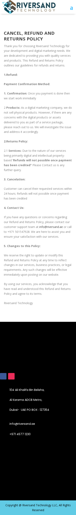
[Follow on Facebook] (3, 376)
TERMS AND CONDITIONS (19, 464)
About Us (7, 481)
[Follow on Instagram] (11, 376)
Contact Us (9, 486)
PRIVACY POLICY (13, 475)
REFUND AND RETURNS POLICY (23, 469)
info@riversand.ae (51, 227)
